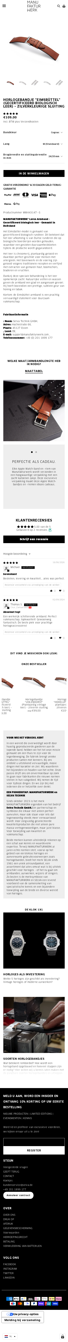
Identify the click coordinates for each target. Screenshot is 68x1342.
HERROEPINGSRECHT (15, 1237)
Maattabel (34, 371)
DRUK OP (8, 1219)
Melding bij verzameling (22, 1320)
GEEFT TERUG (11, 1171)
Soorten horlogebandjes (24, 1058)
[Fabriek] (34, 6)
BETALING (9, 1241)
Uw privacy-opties (26, 1314)
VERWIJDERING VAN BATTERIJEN (22, 1246)
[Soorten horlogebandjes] (34, 1025)
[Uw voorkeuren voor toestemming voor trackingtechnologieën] (62, 1336)
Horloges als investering (24, 974)
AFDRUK (8, 1223)
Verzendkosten (29, 121)
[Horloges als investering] (34, 940)
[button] (10, 113)
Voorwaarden (11, 1232)
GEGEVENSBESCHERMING (18, 1228)
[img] (10, 562)
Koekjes (8, 1180)
